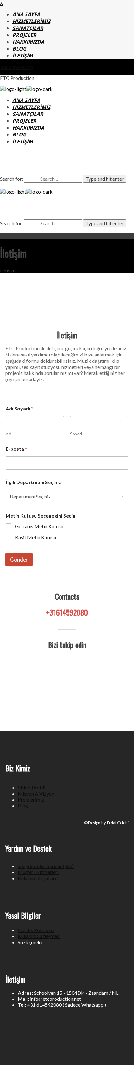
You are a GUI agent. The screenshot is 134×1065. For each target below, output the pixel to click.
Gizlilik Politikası (36, 930)
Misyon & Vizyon (36, 794)
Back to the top (16, 67)
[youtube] (89, 162)
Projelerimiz (31, 799)
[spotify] (60, 162)
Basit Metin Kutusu (35, 537)
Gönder (19, 559)
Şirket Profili (31, 787)
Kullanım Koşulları (37, 878)
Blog (23, 805)
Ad (8, 433)
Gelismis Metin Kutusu (39, 526)
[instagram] (45, 162)
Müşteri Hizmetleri (38, 872)
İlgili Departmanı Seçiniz (33, 482)
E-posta (16, 449)
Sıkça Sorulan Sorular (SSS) (46, 866)
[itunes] (74, 162)
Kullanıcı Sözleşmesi (39, 936)
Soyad (76, 433)
